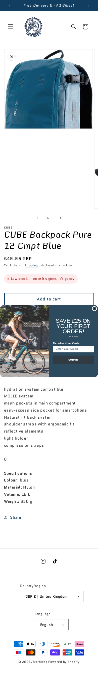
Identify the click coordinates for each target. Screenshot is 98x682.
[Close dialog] (94, 309)
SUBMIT (73, 359)
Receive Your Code (66, 343)
